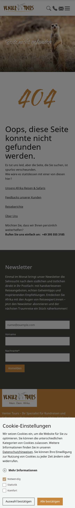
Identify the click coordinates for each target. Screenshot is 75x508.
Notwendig (14, 479)
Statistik (12, 484)
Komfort (12, 490)
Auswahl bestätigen (19, 501)
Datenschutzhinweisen (18, 452)
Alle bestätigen (50, 501)
